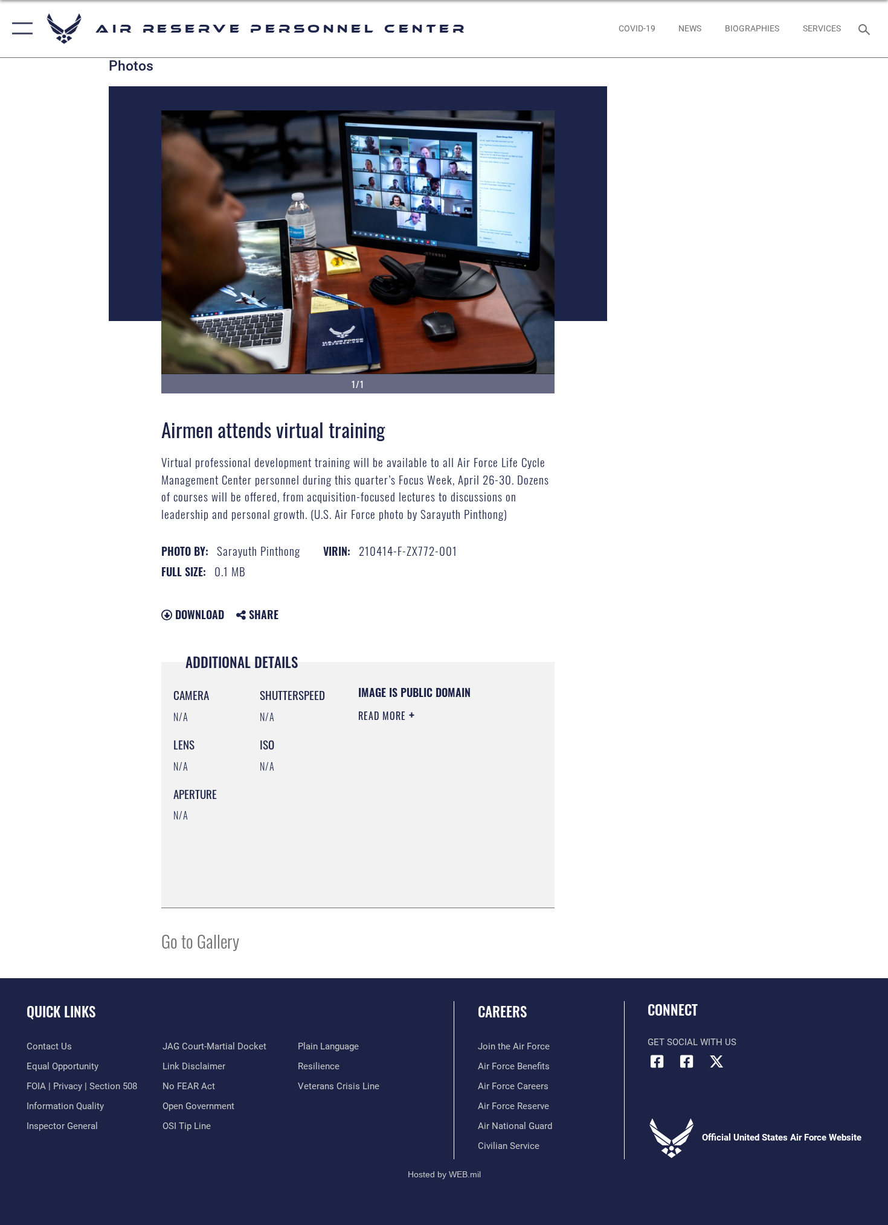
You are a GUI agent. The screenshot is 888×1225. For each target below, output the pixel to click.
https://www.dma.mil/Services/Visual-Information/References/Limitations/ (431, 868)
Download (198, 614)
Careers (502, 1011)
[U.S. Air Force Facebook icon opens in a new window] (687, 1061)
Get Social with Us (692, 1042)
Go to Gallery (200, 940)
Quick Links (61, 1011)
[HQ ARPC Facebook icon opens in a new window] (657, 1061)
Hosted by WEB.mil (444, 1174)
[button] (19, 28)
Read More (383, 715)
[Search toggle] (866, 28)
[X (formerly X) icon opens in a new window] (716, 1061)
